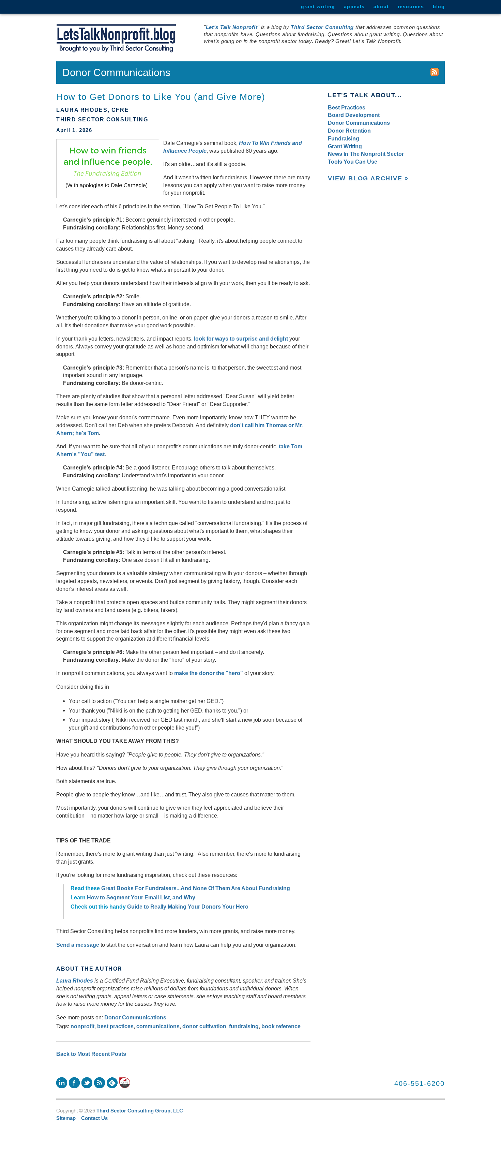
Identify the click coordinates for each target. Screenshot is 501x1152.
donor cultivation (204, 1026)
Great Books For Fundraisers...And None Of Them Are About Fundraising (195, 888)
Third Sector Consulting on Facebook (74, 1082)
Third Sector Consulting (322, 27)
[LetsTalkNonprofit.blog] (116, 38)
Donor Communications (135, 1017)
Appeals (354, 6)
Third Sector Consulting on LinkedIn (61, 1082)
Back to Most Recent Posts (91, 1054)
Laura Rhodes (74, 980)
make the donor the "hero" (208, 673)
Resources (411, 6)
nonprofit (82, 1026)
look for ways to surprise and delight (241, 338)
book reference (281, 1026)
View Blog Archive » (368, 178)
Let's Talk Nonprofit (232, 27)
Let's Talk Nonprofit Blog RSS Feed (99, 1082)
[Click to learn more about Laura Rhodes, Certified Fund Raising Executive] (124, 1082)
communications (158, 1026)
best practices (115, 1026)
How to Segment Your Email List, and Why (141, 897)
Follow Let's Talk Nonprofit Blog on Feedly (112, 1082)
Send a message (77, 945)
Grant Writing (318, 6)
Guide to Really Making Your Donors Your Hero (187, 906)
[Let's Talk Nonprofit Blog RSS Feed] (434, 72)
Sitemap (66, 1118)
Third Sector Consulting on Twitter (86, 1082)
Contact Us (94, 1118)
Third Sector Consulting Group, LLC (139, 1110)
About (381, 6)
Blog (439, 6)
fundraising (244, 1026)
